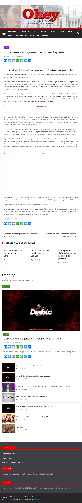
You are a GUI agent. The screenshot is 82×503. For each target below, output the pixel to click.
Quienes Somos (7, 458)
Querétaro (12, 31)
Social (10, 36)
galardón (67, 84)
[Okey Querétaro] (41, 6)
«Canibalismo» (21, 427)
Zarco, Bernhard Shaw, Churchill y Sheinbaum (31, 396)
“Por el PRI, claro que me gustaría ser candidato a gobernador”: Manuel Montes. (43, 386)
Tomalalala (34, 36)
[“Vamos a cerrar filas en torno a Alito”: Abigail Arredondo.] (8, 418)
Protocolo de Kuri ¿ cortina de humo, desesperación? (34, 376)
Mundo (35, 31)
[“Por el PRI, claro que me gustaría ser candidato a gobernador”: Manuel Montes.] (8, 387)
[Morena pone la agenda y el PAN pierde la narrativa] (41, 310)
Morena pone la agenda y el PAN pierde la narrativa (32, 338)
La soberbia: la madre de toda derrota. (29, 366)
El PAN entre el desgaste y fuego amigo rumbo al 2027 (34, 407)
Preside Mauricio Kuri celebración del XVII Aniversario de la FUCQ (62, 235)
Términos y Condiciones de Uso (12, 462)
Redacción (20, 56)
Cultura (44, 31)
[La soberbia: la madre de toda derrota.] (8, 367)
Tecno (70, 31)
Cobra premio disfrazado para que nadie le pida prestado (67, 254)
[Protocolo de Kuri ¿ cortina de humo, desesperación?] (8, 377)
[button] (17, 31)
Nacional (25, 31)
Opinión (6, 334)
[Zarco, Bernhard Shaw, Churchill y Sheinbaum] (8, 397)
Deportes (45, 36)
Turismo (53, 31)
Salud (62, 31)
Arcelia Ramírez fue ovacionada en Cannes (40, 253)
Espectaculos (21, 36)
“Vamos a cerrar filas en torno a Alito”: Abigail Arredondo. (35, 417)
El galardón (7, 139)
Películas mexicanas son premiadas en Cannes (13, 253)
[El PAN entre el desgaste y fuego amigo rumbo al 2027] (8, 408)
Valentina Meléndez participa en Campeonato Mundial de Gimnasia (21, 235)
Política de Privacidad (9, 454)
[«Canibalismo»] (8, 428)
